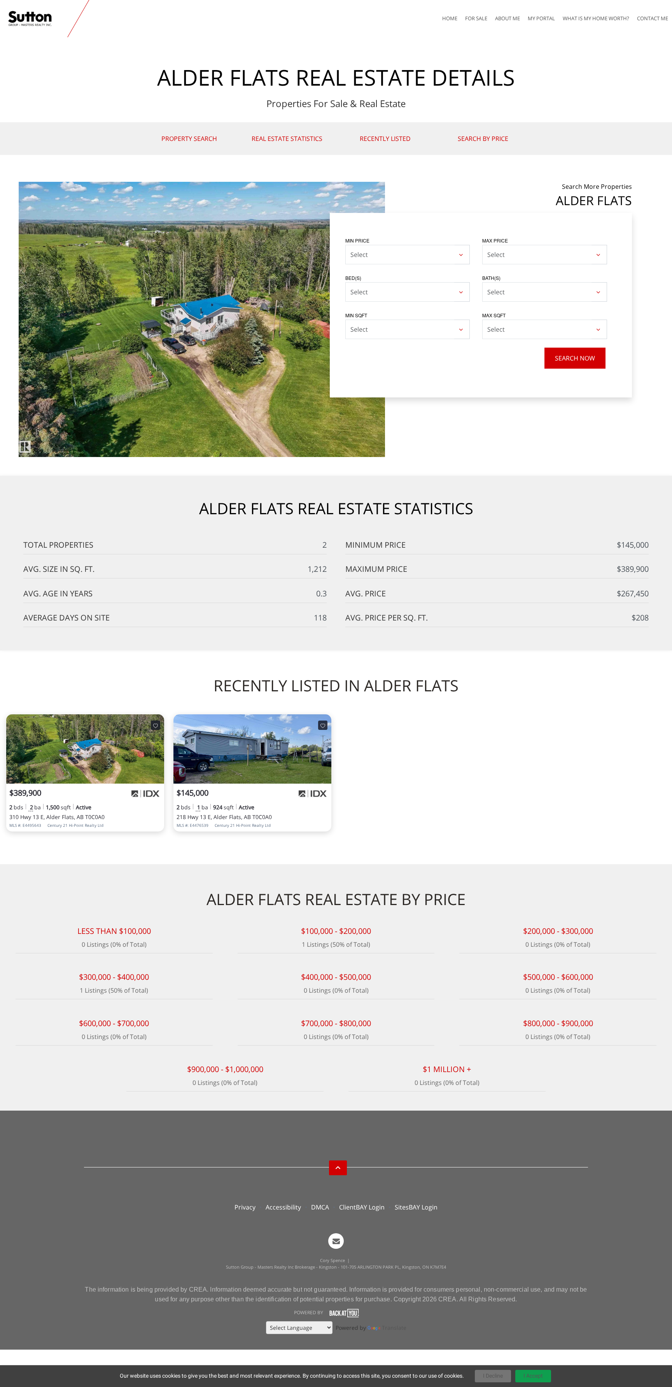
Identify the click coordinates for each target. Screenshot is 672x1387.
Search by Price (483, 138)
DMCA (320, 1207)
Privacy (245, 1207)
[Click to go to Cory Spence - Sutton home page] (35, 18)
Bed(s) (353, 277)
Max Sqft (494, 315)
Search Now (575, 358)
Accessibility (283, 1207)
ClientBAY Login (362, 1207)
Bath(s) (491, 277)
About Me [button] (507, 18)
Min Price (357, 240)
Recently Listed (385, 138)
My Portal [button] (541, 18)
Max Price (495, 240)
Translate (394, 1327)
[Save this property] (155, 725)
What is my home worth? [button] (596, 18)
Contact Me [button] (652, 18)
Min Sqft (356, 315)
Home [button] (449, 18)
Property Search (189, 138)
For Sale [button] (476, 18)
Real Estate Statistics (287, 138)
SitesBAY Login (416, 1207)
